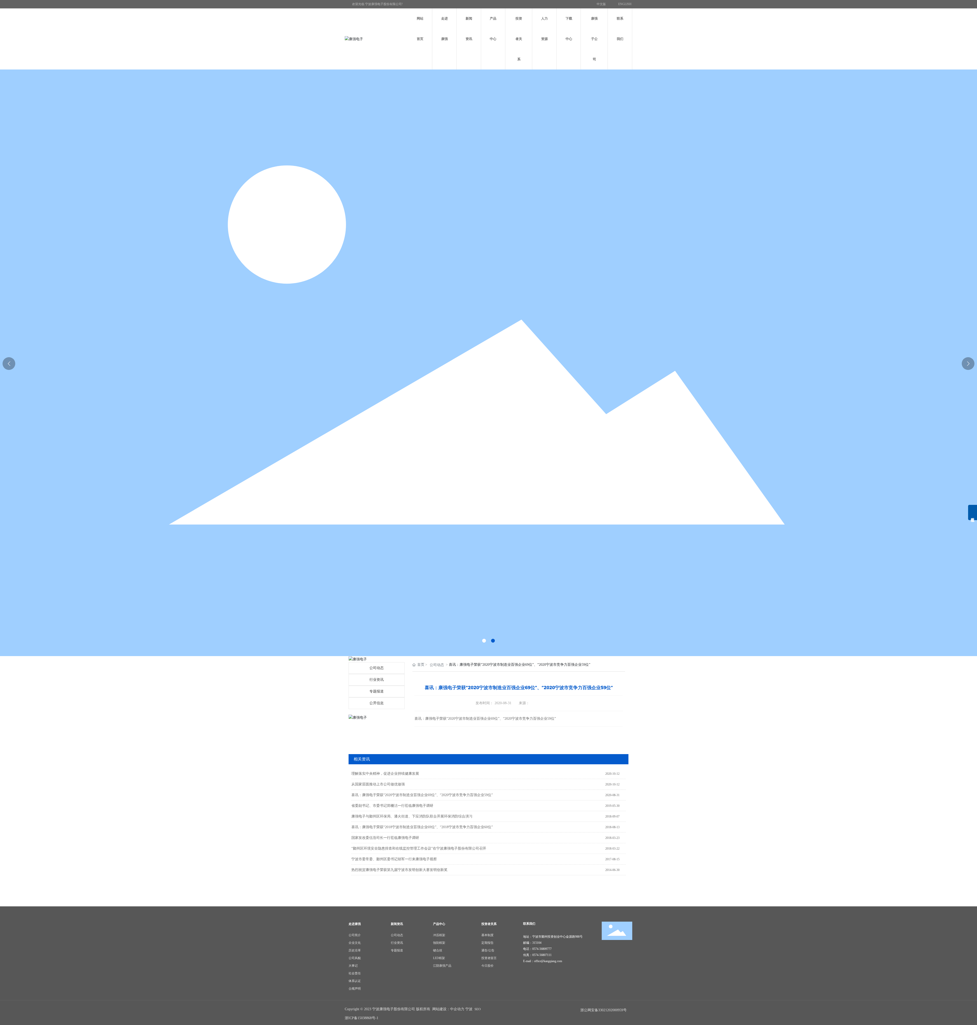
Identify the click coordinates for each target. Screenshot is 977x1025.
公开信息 (376, 703)
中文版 (601, 4)
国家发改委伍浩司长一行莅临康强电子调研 (385, 838)
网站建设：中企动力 (448, 1009)
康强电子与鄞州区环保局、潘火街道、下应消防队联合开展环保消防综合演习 (411, 816)
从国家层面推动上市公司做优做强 (378, 784)
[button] (484, 641)
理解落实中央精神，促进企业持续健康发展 (385, 773)
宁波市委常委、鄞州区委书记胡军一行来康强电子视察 (394, 859)
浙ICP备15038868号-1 (361, 1018)
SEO (478, 1009)
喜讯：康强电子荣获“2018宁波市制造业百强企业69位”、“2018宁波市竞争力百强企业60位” (422, 827)
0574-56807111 (542, 955)
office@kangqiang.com (548, 961)
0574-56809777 (542, 949)
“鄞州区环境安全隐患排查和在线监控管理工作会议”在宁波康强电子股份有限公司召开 (418, 848)
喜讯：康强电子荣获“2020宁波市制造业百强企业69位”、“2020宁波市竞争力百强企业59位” (422, 795)
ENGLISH (624, 4)
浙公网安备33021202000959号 (603, 1010)
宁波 (468, 1009)
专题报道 (376, 691)
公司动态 (376, 668)
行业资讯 (376, 680)
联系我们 (529, 923)
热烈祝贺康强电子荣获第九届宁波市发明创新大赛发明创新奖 (399, 870)
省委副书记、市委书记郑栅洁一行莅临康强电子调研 (392, 806)
